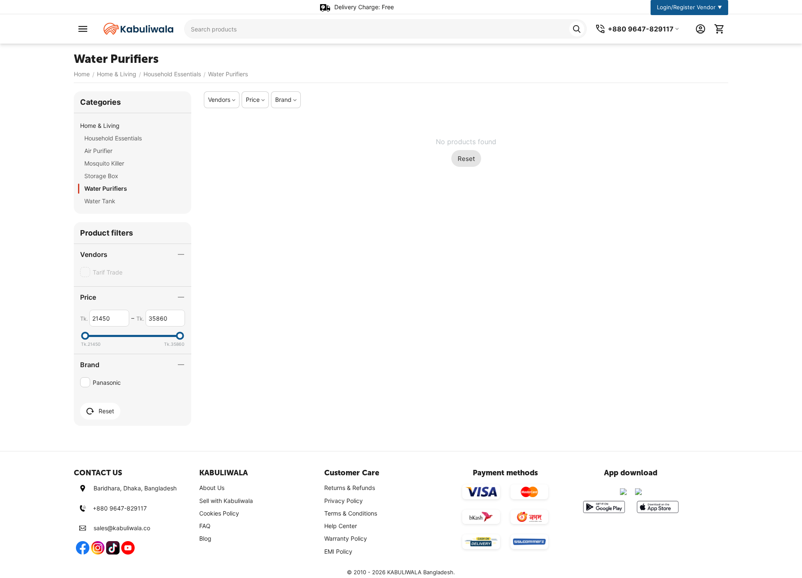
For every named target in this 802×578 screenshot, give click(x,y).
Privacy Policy (343, 500)
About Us (211, 487)
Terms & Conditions (350, 513)
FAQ (205, 525)
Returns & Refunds (349, 487)
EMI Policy (338, 551)
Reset (466, 159)
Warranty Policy (345, 538)
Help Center (340, 525)
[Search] (576, 28)
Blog (205, 538)
